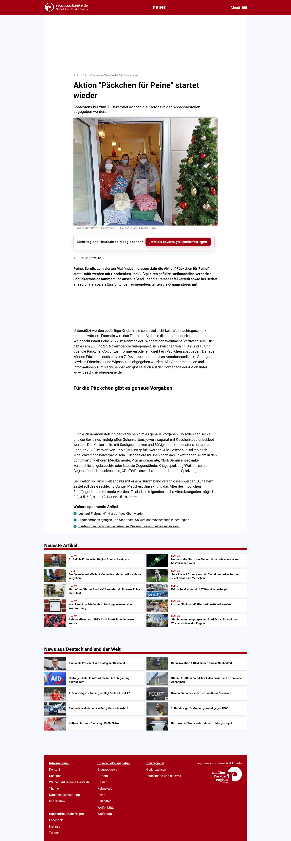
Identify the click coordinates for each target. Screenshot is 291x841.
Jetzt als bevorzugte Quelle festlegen (178, 242)
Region (76, 75)
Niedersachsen (156, 769)
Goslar (102, 782)
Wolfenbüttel (106, 807)
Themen (55, 788)
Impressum (57, 801)
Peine (85, 75)
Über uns (55, 776)
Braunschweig (107, 769)
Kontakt (54, 769)
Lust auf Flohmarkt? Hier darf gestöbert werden (111, 513)
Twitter (54, 833)
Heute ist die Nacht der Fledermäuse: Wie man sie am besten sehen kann (129, 526)
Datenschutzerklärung (64, 795)
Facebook (56, 820)
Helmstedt (104, 788)
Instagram (56, 826)
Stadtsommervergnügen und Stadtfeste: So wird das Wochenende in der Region (133, 520)
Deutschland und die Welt (163, 776)
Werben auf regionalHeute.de (69, 782)
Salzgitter (104, 801)
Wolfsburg (104, 814)
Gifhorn (102, 776)
